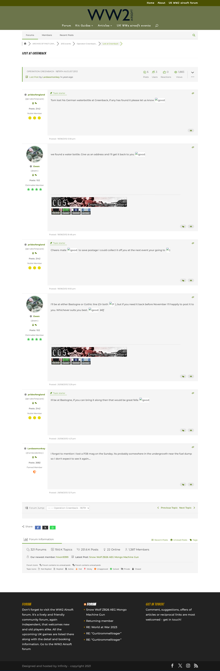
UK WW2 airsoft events (134, 25)
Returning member (99, 620)
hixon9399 (62, 557)
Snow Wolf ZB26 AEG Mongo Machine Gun (114, 557)
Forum (66, 25)
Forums (30, 35)
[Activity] (36, 103)
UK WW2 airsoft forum (183, 3)
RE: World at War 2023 (101, 627)
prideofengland (36, 94)
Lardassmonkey (51, 77)
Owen (36, 166)
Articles (104, 25)
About (161, 3)
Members (47, 35)
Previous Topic (169, 507)
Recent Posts (67, 35)
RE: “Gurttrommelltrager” (103, 633)
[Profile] (33, 103)
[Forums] (25, 44)
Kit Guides (83, 25)
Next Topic (186, 507)
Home (150, 3)
